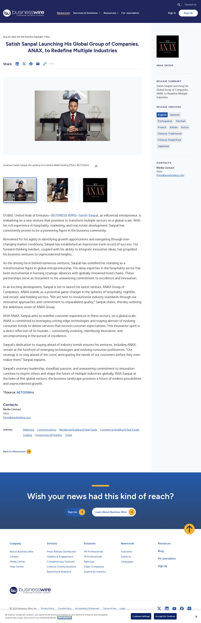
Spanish (174, 114)
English (162, 114)
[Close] (196, 616)
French (162, 127)
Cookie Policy (64, 617)
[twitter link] (159, 608)
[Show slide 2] (57, 190)
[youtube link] (174, 608)
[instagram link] (189, 608)
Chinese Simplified (169, 140)
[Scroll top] (189, 529)
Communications (46, 429)
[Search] (179, 4)
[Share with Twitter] (24, 63)
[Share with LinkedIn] (17, 63)
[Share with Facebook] (30, 63)
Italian (173, 127)
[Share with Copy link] (44, 63)
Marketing (28, 429)
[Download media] (96, 166)
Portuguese (165, 121)
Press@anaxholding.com (17, 417)
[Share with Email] (37, 63)
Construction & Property (48, 435)
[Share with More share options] (51, 63)
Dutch (185, 127)
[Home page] (23, 13)
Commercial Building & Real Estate (119, 429)
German (181, 121)
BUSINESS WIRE (64, 215)
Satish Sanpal (88, 215)
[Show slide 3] (95, 190)
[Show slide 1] (20, 190)
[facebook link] (182, 608)
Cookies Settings (141, 616)
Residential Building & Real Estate (78, 429)
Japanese (163, 146)
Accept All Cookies (165, 616)
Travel (68, 435)
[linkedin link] (167, 608)
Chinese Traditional (170, 133)
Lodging (27, 435)
